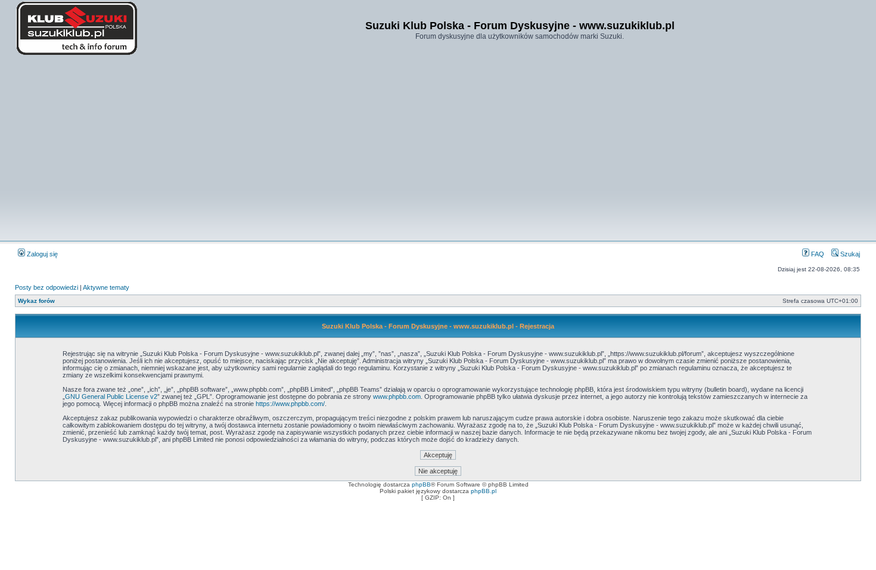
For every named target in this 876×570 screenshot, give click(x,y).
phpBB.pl (483, 491)
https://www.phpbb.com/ (290, 403)
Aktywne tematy (106, 287)
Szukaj (849, 254)
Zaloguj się (41, 254)
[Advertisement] (438, 149)
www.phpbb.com (397, 396)
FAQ (816, 254)
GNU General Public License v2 (111, 396)
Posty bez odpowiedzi (46, 287)
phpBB (421, 484)
